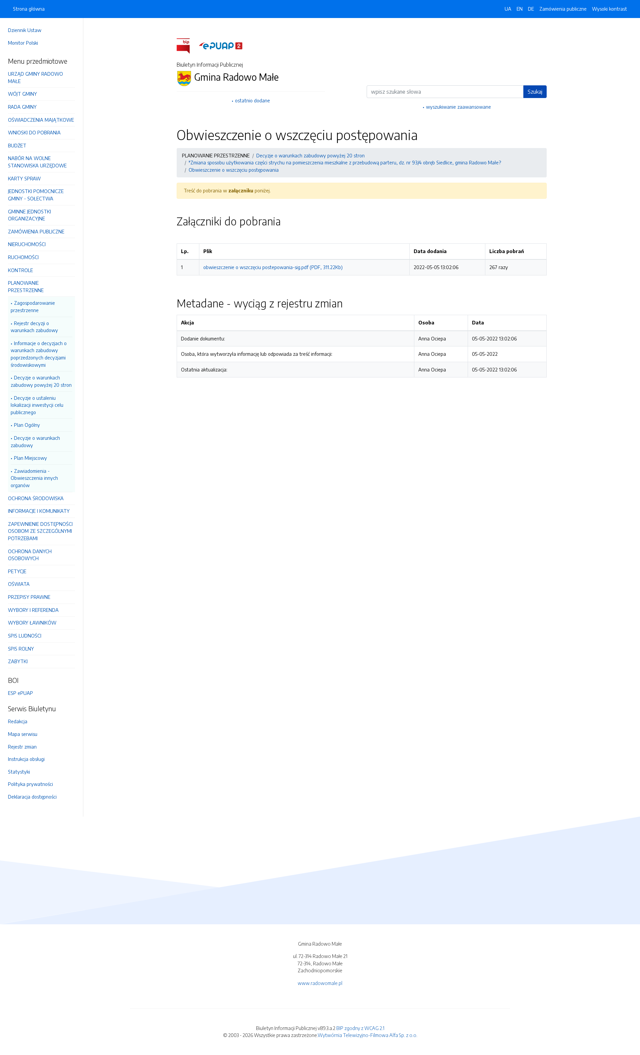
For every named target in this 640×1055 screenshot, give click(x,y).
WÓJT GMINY (22, 94)
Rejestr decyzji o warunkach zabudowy (34, 326)
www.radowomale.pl (320, 983)
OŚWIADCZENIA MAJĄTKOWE (41, 120)
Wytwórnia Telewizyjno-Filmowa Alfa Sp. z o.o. (367, 1035)
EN (520, 9)
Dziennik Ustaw (24, 30)
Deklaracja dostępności (32, 797)
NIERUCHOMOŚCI (27, 244)
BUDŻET (17, 145)
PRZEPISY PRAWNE (29, 597)
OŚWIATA (19, 584)
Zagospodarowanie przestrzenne (33, 306)
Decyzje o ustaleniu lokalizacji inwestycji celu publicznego (37, 405)
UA (508, 9)
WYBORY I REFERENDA (33, 610)
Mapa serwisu (22, 734)
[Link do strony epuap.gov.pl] (220, 45)
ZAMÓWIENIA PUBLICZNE (36, 231)
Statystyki (19, 772)
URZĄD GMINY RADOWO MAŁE (35, 77)
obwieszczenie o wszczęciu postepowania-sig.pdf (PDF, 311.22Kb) (273, 267)
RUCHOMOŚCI (23, 257)
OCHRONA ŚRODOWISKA (36, 498)
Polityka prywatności (30, 784)
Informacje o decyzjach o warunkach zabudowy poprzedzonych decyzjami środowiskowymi (39, 354)
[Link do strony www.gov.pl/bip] (187, 45)
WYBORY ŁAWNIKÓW (32, 623)
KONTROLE (20, 270)
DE (531, 9)
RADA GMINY (22, 107)
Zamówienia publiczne (563, 9)
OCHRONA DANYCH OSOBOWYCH (30, 555)
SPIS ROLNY (21, 649)
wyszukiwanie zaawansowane (458, 107)
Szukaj (535, 91)
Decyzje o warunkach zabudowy (35, 441)
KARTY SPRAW (24, 178)
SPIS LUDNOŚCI (24, 636)
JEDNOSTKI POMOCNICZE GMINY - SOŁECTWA (36, 194)
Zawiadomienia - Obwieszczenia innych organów (34, 478)
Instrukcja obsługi (26, 759)
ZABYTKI (18, 661)
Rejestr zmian (22, 747)
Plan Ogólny (27, 425)
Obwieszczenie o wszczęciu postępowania (234, 170)
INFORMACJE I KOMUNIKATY (39, 511)
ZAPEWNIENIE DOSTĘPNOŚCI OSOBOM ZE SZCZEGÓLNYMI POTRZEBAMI (40, 531)
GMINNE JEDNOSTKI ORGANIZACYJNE (29, 215)
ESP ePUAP (20, 693)
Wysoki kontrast (609, 9)
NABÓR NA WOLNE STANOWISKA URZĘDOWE (37, 161)
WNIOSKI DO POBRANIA (34, 132)
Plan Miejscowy (30, 458)
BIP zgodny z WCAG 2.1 (360, 1028)
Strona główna (29, 9)
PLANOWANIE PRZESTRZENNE (26, 286)
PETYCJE (17, 571)
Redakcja (17, 721)
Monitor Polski (23, 43)
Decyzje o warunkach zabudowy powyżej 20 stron (41, 381)
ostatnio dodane (252, 100)
